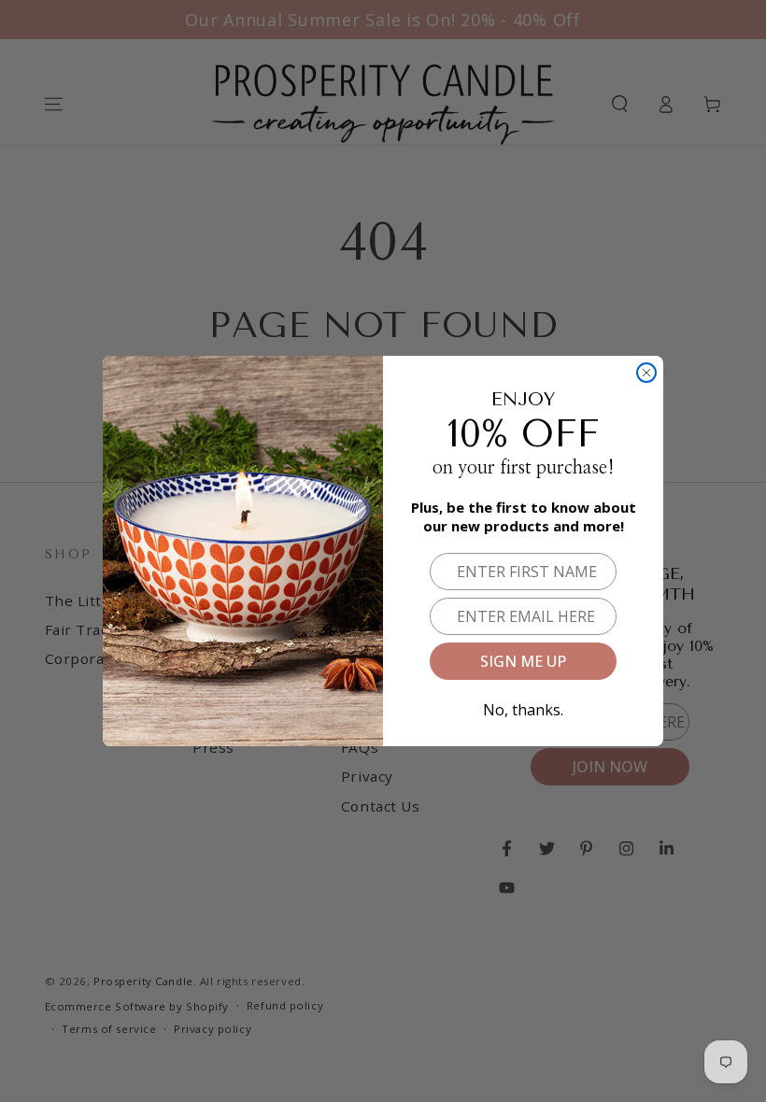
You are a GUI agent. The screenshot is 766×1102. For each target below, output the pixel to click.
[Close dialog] (646, 372)
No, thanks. (523, 706)
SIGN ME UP (523, 661)
